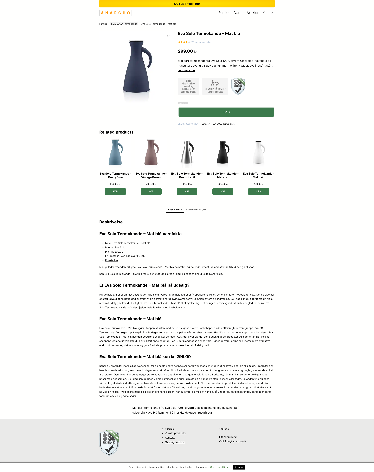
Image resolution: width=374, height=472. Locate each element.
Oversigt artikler (175, 442)
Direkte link (111, 260)
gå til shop (248, 267)
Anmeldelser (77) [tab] (196, 209)
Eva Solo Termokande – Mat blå (123, 273)
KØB (226, 112)
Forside (103, 23)
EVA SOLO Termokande (124, 23)
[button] (168, 36)
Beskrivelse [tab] (175, 209)
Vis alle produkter (175, 433)
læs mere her (186, 70)
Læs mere (201, 467)
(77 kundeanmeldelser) (201, 42)
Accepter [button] (239, 467)
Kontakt (170, 437)
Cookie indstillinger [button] (219, 467)
